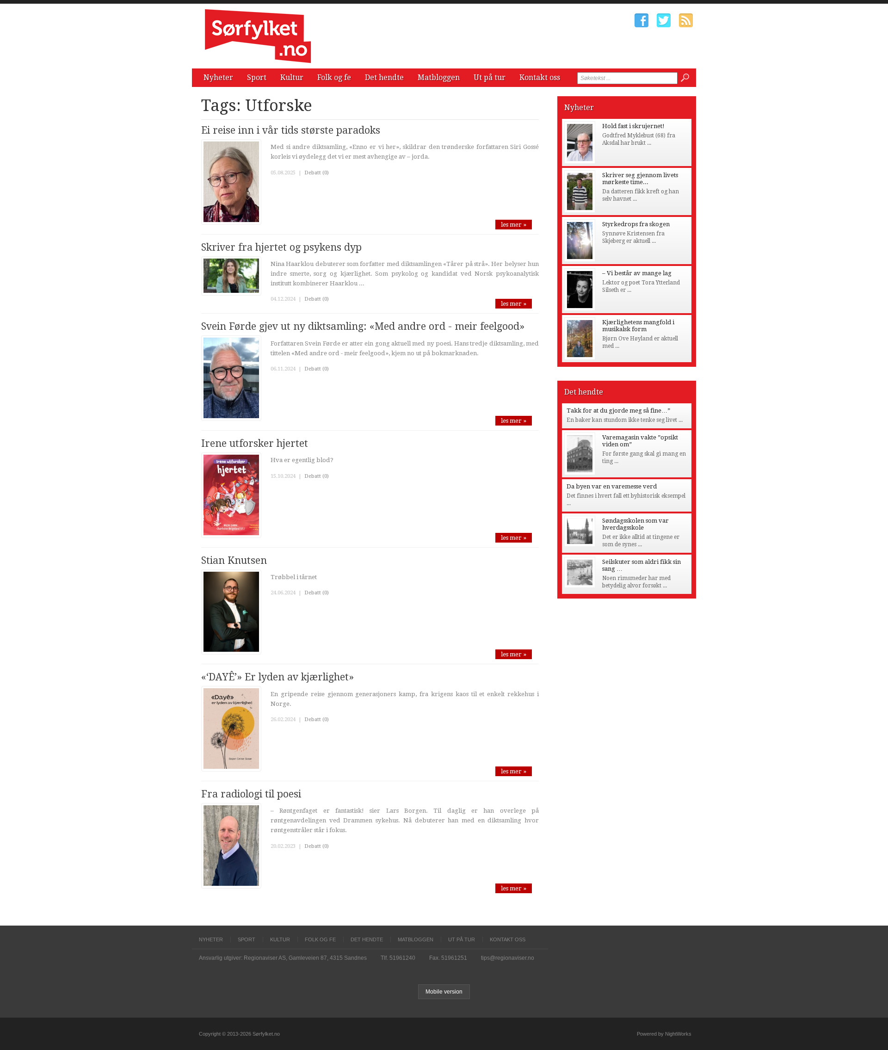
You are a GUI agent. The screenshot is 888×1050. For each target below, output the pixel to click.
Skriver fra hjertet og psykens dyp (281, 247)
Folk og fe (334, 77)
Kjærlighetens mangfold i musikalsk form (638, 326)
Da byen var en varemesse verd (612, 486)
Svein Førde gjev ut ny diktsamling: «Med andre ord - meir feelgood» (362, 326)
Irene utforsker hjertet (254, 443)
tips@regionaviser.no (507, 958)
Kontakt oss (539, 77)
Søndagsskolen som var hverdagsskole (635, 524)
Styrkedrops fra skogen (636, 224)
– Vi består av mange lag (637, 273)
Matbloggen (439, 77)
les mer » (513, 224)
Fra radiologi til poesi (251, 794)
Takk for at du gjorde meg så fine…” (618, 410)
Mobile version (444, 991)
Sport (256, 77)
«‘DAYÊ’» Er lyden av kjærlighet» (277, 677)
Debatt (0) (316, 173)
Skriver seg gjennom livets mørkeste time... (640, 178)
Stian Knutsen (234, 560)
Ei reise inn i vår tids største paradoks (290, 130)
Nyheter (218, 77)
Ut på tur (490, 77)
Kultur (291, 77)
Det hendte (384, 77)
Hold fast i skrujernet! (633, 126)
